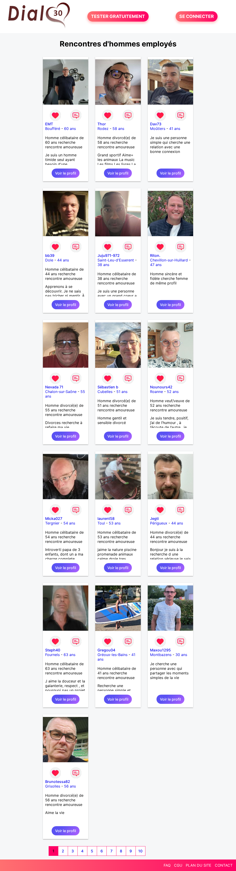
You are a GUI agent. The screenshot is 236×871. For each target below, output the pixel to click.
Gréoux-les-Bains (112, 654)
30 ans (181, 654)
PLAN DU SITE (198, 865)
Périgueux (158, 523)
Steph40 (52, 650)
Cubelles (104, 391)
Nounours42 (161, 387)
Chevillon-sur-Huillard (169, 260)
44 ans (63, 260)
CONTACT (224, 865)
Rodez (103, 128)
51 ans (121, 391)
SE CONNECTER (196, 16)
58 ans (118, 128)
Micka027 (53, 518)
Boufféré (52, 128)
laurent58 (106, 518)
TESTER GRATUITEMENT (118, 16)
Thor (101, 124)
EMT (49, 124)
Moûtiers (157, 128)
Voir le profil (65, 173)
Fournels (52, 654)
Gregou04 (106, 650)
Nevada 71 (54, 387)
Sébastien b (107, 387)
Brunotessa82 (57, 781)
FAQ (167, 865)
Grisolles (52, 786)
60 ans (70, 128)
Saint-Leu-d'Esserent (115, 260)
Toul (101, 523)
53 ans (115, 523)
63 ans (69, 654)
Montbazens (160, 654)
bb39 (49, 255)
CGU (178, 865)
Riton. (155, 255)
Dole (49, 260)
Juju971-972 (108, 255)
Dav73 (155, 124)
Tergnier (52, 523)
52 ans (173, 391)
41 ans (174, 128)
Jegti (154, 518)
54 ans (69, 523)
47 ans (156, 264)
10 (140, 851)
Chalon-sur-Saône (61, 391)
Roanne (156, 391)
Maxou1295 (160, 650)
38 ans (103, 264)
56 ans (70, 786)
